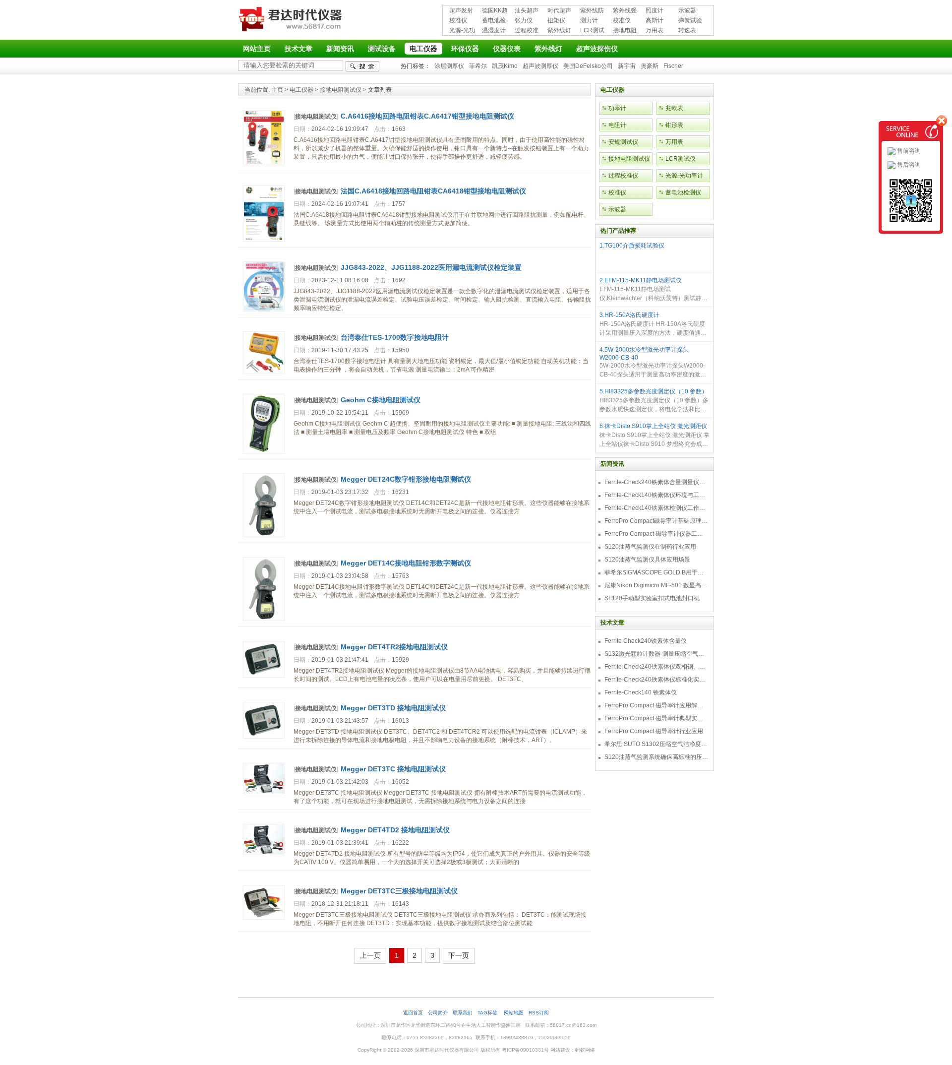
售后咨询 (908, 164)
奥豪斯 (649, 66)
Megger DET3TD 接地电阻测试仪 (393, 708)
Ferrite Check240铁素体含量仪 (645, 640)
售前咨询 (908, 150)
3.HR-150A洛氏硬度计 (629, 315)
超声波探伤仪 (597, 49)
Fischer (673, 66)
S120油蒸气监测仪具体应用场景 (647, 559)
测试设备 (382, 49)
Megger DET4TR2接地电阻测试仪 (394, 647)
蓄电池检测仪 (494, 21)
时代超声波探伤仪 (559, 11)
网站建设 (560, 1050)
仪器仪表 (507, 49)
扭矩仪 (556, 20)
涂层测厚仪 (449, 66)
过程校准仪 (526, 31)
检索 (362, 66)
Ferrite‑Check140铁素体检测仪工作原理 (656, 507)
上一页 (370, 955)
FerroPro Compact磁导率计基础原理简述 (656, 520)
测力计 (589, 20)
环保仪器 (465, 49)
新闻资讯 (340, 49)
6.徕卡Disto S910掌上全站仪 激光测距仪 (653, 426)
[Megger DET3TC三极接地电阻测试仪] (264, 917)
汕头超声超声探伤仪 (526, 11)
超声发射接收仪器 (461, 11)
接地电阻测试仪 (625, 31)
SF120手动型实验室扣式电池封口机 (652, 598)
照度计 (654, 10)
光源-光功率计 (462, 31)
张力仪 (524, 20)
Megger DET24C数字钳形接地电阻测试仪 (406, 479)
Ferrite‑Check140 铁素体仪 (640, 692)
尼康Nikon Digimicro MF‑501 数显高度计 (656, 585)
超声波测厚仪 (540, 66)
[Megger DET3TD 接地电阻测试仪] (264, 736)
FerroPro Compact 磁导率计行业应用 (653, 731)
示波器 (687, 10)
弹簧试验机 (690, 21)
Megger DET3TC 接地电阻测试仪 (393, 769)
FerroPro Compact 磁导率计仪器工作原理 (656, 533)
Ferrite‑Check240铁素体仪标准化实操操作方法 (656, 679)
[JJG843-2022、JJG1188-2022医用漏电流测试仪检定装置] (264, 309)
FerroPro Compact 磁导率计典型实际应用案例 (656, 718)
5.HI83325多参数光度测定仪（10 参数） (653, 391)
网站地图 (514, 1012)
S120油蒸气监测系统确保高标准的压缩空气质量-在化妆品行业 (656, 756)
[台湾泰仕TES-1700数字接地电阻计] (264, 372)
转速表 (687, 30)
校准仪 (458, 20)
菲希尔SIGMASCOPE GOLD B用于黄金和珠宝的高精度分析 (656, 572)
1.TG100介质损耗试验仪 (631, 245)
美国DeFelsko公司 (588, 66)
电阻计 (617, 125)
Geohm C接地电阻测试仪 (380, 400)
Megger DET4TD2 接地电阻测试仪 (395, 830)
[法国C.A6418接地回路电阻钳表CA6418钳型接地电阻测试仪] (264, 239)
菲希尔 (478, 66)
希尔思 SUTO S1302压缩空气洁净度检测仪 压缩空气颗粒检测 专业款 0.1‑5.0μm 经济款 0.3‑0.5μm (656, 744)
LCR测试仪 (592, 31)
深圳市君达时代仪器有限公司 (291, 21)
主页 (277, 89)
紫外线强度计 (625, 11)
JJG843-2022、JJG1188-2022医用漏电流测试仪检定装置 (431, 267)
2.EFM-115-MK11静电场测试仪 (640, 280)
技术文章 (298, 49)
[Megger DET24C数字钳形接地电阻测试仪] (264, 535)
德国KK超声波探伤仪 (495, 11)
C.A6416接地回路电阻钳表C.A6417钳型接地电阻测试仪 (427, 116)
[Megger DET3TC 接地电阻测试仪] (264, 792)
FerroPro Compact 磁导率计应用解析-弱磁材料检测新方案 (656, 705)
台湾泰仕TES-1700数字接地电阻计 (395, 337)
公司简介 (438, 1012)
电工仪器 (423, 49)
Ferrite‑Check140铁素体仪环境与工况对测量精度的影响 (656, 495)
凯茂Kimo (505, 66)
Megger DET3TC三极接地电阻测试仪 (399, 891)
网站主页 (257, 49)
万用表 (654, 30)
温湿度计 (494, 30)
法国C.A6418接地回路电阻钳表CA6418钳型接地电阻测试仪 (433, 191)
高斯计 (654, 20)
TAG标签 (488, 1012)
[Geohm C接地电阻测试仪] (264, 451)
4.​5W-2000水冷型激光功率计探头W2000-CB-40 (644, 353)
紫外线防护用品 (592, 11)
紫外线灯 (559, 30)
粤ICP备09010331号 (525, 1050)
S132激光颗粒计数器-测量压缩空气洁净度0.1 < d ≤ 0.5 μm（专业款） (656, 653)
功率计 (617, 108)
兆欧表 (674, 108)
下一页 (458, 955)
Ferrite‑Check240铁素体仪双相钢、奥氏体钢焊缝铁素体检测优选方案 (656, 666)
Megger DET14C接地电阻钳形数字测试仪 (406, 563)
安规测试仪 (623, 141)
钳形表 (674, 125)
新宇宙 (627, 66)
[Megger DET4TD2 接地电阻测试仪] (264, 853)
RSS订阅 (539, 1012)
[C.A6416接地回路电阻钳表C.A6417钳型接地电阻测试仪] (264, 163)
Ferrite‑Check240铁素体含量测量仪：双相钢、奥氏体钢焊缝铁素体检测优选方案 (656, 482)
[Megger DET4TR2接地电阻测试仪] (264, 675)
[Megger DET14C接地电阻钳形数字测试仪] (264, 619)
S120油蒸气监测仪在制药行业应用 (650, 546)
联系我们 (463, 1012)
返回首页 (413, 1012)
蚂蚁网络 (585, 1050)
